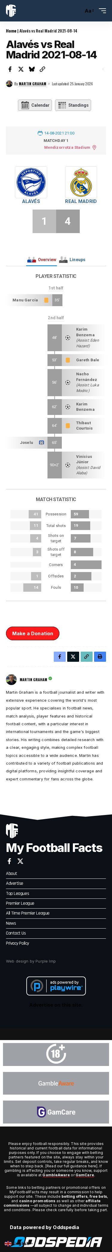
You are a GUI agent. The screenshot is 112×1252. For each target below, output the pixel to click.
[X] (20, 861)
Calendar (40, 105)
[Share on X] (21, 69)
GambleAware (56, 1175)
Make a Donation (32, 633)
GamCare (85, 1175)
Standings (78, 105)
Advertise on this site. (56, 1005)
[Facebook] (9, 861)
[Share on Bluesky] (31, 69)
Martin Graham (32, 83)
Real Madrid (81, 201)
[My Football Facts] (11, 10)
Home (11, 30)
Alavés (31, 201)
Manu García (25, 300)
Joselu (26, 442)
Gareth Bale (87, 360)
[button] (77, 11)
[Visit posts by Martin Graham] (9, 83)
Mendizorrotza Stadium (67, 147)
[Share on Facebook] (10, 69)
